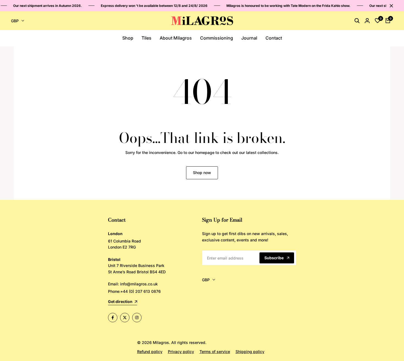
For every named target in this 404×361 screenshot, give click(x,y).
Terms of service (215, 351)
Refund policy (149, 351)
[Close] (390, 6)
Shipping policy (250, 351)
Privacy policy (181, 351)
